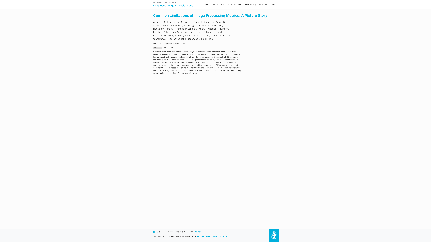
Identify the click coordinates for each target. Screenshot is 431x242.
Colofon (197, 232)
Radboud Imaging (170, 2)
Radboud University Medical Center (212, 236)
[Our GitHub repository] (154, 232)
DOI (155, 48)
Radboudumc (157, 2)
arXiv (159, 48)
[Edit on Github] (157, 232)
